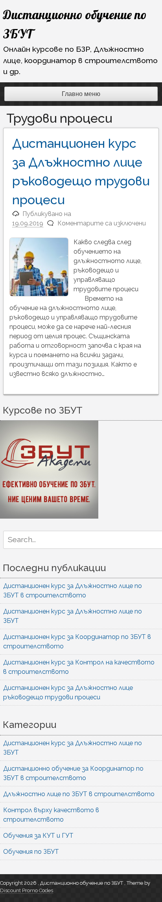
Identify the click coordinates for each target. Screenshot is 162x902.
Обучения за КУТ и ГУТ (38, 835)
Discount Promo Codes (26, 890)
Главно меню (81, 94)
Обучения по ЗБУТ (31, 851)
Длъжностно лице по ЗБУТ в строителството (79, 794)
